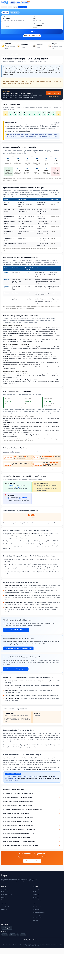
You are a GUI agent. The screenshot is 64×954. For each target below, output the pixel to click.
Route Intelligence (6, 891)
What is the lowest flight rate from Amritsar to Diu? (18, 833)
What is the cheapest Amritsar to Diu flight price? (18, 817)
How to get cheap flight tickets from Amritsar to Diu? (19, 829)
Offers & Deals (36, 889)
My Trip (15, 7)
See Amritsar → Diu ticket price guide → (16, 669)
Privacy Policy (36, 909)
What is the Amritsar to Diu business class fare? (17, 805)
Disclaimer (35, 920)
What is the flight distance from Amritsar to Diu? (18, 797)
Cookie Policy (36, 915)
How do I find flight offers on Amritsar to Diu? (17, 837)
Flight (13, 2)
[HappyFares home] (4, 2)
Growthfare (26, 2)
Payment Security (37, 917)
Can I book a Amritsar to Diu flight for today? (16, 813)
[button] (16, 25)
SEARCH (32, 31)
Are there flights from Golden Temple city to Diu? (18, 793)
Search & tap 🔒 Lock (53, 93)
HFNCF (36, 457)
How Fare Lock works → (53, 96)
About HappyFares (6, 907)
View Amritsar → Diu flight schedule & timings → (18, 648)
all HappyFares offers (53, 469)
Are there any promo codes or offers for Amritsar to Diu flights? (22, 809)
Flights (7, 54)
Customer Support (37, 900)
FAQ (2, 900)
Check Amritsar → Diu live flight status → (16, 630)
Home (3, 54)
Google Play (8, 928)
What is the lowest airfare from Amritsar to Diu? (17, 821)
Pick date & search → (32, 861)
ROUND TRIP (14, 12)
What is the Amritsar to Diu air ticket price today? (18, 825)
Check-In (4, 7)
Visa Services (36, 891)
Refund (10, 7)
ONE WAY (5, 12)
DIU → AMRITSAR (32, 35)
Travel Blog (35, 897)
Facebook (4, 934)
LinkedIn (23, 934)
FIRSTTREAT (8, 457)
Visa (19, 2)
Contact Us (4, 909)
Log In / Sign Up (22, 7)
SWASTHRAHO (38, 464)
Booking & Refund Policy (39, 912)
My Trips (3, 897)
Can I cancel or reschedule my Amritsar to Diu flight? (19, 841)
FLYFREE (7, 464)
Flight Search (4, 889)
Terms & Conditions (38, 907)
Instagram (12, 934)
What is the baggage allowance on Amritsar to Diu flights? (20, 845)
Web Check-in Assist (6, 894)
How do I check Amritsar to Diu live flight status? (18, 801)
